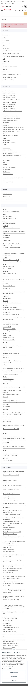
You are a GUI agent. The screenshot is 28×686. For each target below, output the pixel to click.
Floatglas (5, 144)
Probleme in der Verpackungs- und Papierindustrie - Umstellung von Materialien (13, 401)
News (4, 37)
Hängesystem (6, 169)
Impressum (5, 668)
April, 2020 (5, 458)
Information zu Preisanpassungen (11, 228)
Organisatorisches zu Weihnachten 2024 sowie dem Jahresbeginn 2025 (14, 292)
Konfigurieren (14, 676)
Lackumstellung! (7, 298)
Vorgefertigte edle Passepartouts (10, 135)
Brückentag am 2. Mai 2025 (9, 273)
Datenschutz (12, 668)
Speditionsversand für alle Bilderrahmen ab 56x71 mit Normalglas (13, 369)
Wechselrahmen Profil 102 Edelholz (11, 118)
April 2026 (5, 225)
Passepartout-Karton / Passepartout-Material (13, 127)
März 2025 (5, 276)
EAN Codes (6, 357)
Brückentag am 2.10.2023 (9, 328)
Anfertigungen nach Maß (9, 167)
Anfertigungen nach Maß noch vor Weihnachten (11, 354)
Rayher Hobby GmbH (8, 199)
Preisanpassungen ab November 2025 (12, 262)
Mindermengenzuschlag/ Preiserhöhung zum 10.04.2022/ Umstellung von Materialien (14, 413)
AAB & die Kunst (7, 268)
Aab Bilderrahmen (7, 193)
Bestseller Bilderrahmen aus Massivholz (13, 178)
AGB (4, 58)
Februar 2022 (6, 404)
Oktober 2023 (6, 322)
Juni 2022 (5, 365)
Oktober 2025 (6, 250)
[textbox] (12, 6)
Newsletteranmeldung (8, 80)
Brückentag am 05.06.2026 (9, 218)
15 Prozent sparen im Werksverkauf (11, 247)
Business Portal (6, 35)
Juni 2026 (5, 214)
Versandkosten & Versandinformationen (12, 51)
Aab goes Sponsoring (8, 378)
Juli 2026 (5, 209)
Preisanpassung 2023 (8, 337)
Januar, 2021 (6, 442)
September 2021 (7, 421)
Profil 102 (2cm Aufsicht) (8, 106)
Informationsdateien (8, 182)
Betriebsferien (6, 237)
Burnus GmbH (6, 196)
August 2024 (6, 296)
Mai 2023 (5, 333)
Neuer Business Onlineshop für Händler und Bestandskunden (13, 254)
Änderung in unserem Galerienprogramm (13, 309)
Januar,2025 (5, 283)
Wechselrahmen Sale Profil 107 (10, 120)
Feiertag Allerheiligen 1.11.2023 (10, 324)
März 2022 (5, 397)
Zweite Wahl (6, 122)
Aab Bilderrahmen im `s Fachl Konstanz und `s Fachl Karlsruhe (13, 346)
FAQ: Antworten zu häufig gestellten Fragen (13, 56)
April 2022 (5, 383)
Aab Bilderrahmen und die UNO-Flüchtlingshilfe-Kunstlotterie (11, 454)
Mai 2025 (5, 264)
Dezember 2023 (6, 312)
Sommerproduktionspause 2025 (11, 259)
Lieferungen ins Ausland (9, 285)
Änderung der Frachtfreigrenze (10, 374)
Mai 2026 (5, 221)
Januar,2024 (5, 305)
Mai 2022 (5, 376)
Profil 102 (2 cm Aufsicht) (9, 95)
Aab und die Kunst (7, 460)
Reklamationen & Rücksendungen (11, 53)
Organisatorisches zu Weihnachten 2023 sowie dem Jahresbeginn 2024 (14, 318)
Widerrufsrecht (6, 64)
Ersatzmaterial (6, 171)
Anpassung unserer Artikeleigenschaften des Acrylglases (13, 426)
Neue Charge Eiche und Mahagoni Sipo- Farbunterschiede (12, 361)
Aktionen (5, 176)
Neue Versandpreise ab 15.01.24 (11, 314)
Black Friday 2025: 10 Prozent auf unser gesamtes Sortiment (12, 244)
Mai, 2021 (5, 433)
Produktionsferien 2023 (9, 339)
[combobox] (12, 6)
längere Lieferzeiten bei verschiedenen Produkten (12, 391)
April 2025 (5, 271)
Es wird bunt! (6, 406)
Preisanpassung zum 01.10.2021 (11, 428)
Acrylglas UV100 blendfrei (9, 142)
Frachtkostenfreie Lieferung (10, 307)
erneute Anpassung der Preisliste (11, 394)
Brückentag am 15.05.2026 (9, 223)
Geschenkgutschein (8, 173)
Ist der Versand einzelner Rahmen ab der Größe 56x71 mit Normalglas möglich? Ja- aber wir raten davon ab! (14, 438)
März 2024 (5, 300)
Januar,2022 (5, 409)
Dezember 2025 (6, 235)
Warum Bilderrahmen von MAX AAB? (11, 74)
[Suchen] (25, 13)
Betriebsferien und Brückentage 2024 (12, 303)
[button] (20, 10)
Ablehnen (14, 680)
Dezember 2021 (6, 417)
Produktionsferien (7, 216)
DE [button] (15, 10)
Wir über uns (6, 72)
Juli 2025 (5, 257)
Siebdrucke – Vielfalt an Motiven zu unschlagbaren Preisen (11, 152)
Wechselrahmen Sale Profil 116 (10, 116)
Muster (5, 180)
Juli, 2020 (5, 450)
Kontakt (4, 45)
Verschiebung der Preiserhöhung (11, 331)
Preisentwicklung (7, 419)
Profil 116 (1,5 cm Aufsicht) (9, 93)
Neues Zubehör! (7, 335)
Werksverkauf (6, 43)
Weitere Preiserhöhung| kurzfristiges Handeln (14, 387)
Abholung (5, 162)
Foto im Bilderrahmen (8, 150)
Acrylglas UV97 (6, 140)
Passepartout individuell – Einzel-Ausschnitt (13, 129)
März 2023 (5, 342)
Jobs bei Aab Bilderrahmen (9, 77)
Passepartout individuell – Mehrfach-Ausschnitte (12, 132)
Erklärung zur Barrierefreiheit (10, 66)
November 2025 (6, 240)
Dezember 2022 (6, 350)
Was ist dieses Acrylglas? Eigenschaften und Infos (13, 447)
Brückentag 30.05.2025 (8, 266)
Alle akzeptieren (14, 672)
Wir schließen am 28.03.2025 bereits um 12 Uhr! (13, 280)
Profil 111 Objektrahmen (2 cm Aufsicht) (12, 99)
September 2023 (7, 326)
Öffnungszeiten (6, 40)
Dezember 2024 (6, 288)
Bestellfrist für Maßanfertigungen (11, 211)
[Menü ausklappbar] (2, 9)
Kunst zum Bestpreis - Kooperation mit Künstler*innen (12, 156)
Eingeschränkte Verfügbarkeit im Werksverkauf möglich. (14, 232)
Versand (5, 164)
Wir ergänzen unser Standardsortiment (12, 372)
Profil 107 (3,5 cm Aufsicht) (9, 97)
